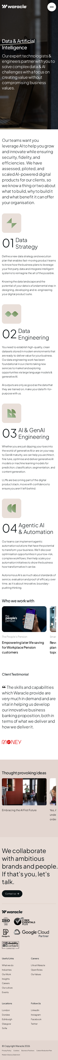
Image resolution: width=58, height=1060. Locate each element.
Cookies (16, 1050)
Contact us (10, 893)
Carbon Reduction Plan (44, 1050)
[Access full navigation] (51, 7)
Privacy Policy (6, 1050)
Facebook (36, 1019)
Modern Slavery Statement (11, 1055)
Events (5, 992)
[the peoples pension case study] (24, 618)
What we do (8, 965)
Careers (6, 983)
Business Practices (27, 1050)
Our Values (36, 974)
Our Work (6, 974)
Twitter (34, 1023)
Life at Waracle (38, 965)
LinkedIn (35, 1010)
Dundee (6, 1014)
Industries (7, 969)
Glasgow (6, 1023)
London (6, 1010)
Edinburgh (7, 1019)
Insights (6, 979)
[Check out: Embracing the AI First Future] (24, 791)
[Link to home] (14, 5)
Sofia (4, 1028)
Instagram (36, 1014)
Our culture (7, 987)
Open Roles (37, 969)
